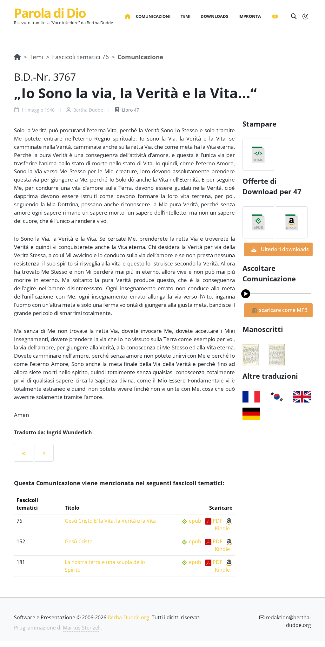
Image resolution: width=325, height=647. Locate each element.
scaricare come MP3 (283, 309)
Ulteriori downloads (284, 249)
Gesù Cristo (79, 541)
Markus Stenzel (81, 627)
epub (195, 520)
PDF (217, 520)
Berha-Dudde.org (128, 617)
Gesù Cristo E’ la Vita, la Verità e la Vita (110, 520)
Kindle (222, 528)
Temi (36, 56)
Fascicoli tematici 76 (80, 56)
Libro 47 (130, 110)
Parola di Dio (50, 13)
